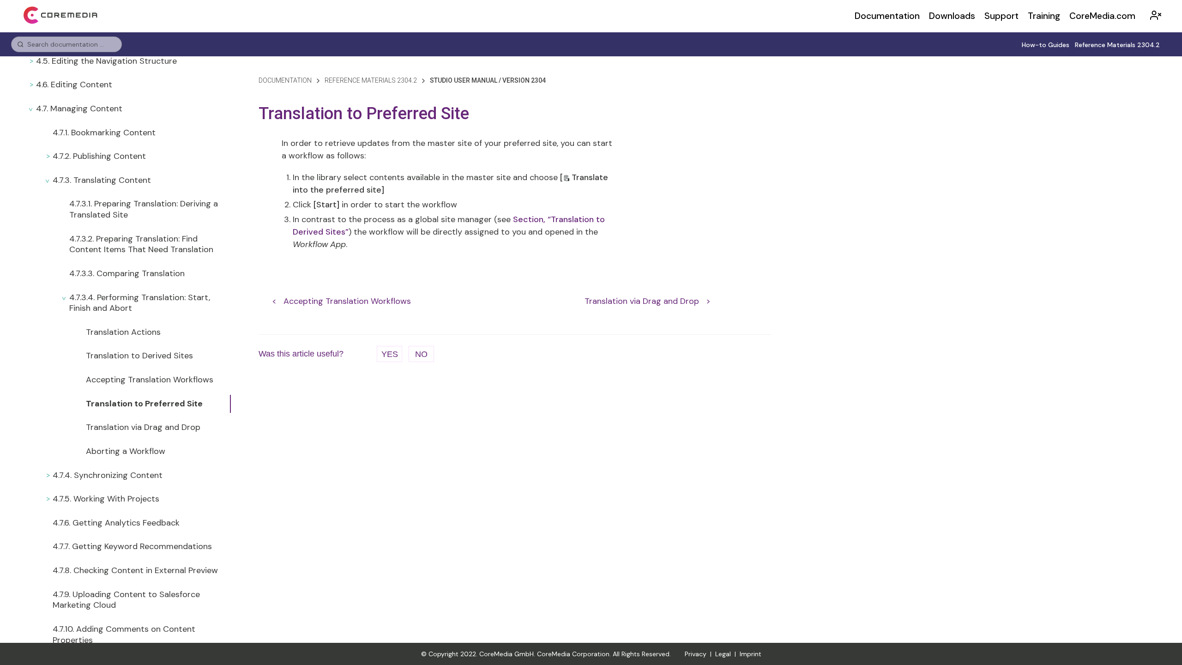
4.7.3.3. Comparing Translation (127, 273)
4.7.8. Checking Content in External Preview (135, 570)
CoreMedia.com (1102, 16)
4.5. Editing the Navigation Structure (106, 60)
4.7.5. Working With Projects (106, 498)
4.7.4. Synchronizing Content (108, 475)
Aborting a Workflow (125, 451)
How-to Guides (1045, 45)
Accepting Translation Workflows (149, 379)
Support (1001, 16)
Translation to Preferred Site (144, 403)
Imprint (750, 654)
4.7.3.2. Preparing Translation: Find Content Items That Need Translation (141, 244)
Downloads (952, 16)
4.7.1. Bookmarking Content (104, 132)
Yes (389, 354)
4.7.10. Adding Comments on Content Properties (124, 634)
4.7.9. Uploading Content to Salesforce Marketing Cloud (126, 600)
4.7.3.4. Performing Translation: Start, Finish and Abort (139, 303)
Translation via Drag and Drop (143, 427)
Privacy (695, 654)
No (421, 354)
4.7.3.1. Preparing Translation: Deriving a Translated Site (143, 209)
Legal (723, 654)
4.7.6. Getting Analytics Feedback (116, 522)
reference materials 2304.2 (371, 80)
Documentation (887, 16)
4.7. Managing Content (79, 108)
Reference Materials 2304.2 (1117, 45)
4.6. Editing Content (74, 84)
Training (1044, 16)
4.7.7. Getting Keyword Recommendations (132, 546)
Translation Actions (123, 332)
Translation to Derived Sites (139, 355)
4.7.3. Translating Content (102, 180)
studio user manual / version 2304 (488, 80)
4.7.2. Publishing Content (99, 156)
